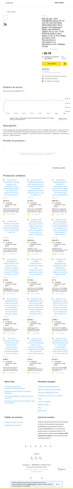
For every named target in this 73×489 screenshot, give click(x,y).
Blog (39, 407)
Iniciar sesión (59, 2)
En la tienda (52, 63)
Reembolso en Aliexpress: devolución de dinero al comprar (14, 387)
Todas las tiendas (43, 404)
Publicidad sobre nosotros (12, 425)
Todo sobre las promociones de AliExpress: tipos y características (19, 402)
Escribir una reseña (59, 168)
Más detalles (63, 57)
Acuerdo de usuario (31, 469)
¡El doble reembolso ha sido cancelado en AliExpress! (17, 392)
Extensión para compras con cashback (50, 395)
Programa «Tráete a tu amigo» (14, 422)
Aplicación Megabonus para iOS (48, 392)
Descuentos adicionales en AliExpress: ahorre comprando (19, 397)
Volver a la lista (11, 11)
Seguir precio (63, 119)
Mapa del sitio (42, 410)
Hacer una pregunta (44, 401)
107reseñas (45, 71)
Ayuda (40, 398)
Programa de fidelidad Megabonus (49, 386)
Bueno (58, 484)
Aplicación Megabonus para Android (49, 389)
